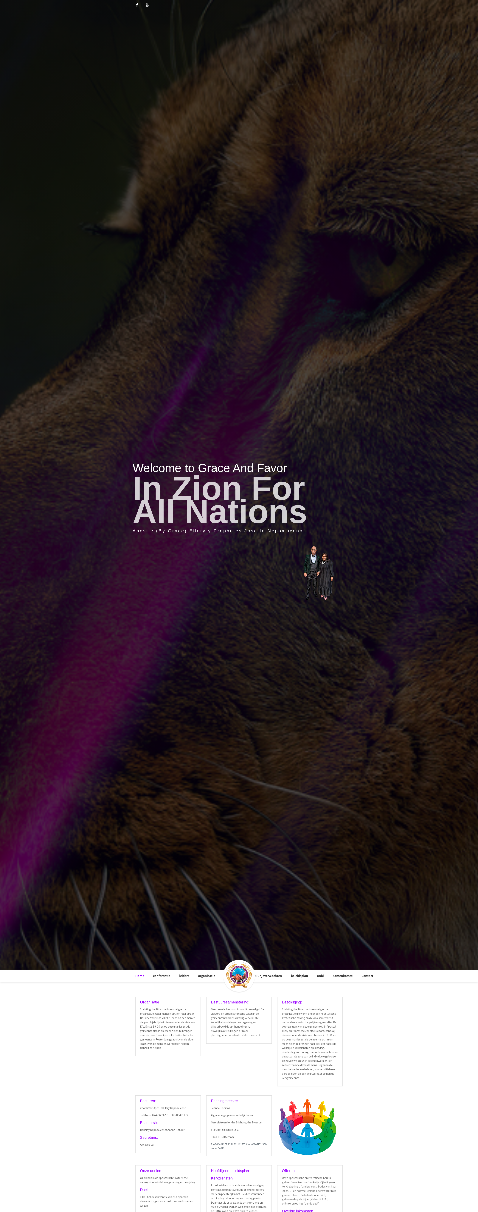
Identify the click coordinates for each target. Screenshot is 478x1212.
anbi (320, 976)
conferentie (161, 976)
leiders (184, 976)
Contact (367, 976)
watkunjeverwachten (266, 976)
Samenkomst (343, 976)
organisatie (206, 976)
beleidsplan (299, 976)
